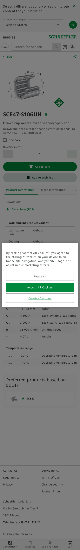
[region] (40, 275)
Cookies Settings (40, 298)
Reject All (40, 276)
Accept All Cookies (40, 287)
